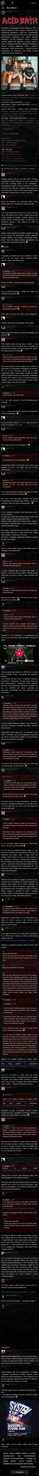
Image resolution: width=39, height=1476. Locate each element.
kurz (6, 435)
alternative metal (9, 168)
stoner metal (31, 168)
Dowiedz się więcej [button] (28, 1466)
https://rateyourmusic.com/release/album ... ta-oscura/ (18, 1061)
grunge (17, 168)
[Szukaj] (3, 7)
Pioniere (7, 271)
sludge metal (23, 168)
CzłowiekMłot (8, 906)
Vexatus (7, 455)
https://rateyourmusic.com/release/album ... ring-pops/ (18, 940)
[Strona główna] (3, 3)
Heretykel (7, 610)
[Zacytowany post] (14, 271)
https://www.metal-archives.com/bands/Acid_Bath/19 (21, 165)
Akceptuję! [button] (19, 1472)
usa (2, 170)
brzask (6, 588)
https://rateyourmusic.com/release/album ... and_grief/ (18, 1066)
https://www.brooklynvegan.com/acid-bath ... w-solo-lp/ (18, 1292)
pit (5, 561)
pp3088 (7, 750)
